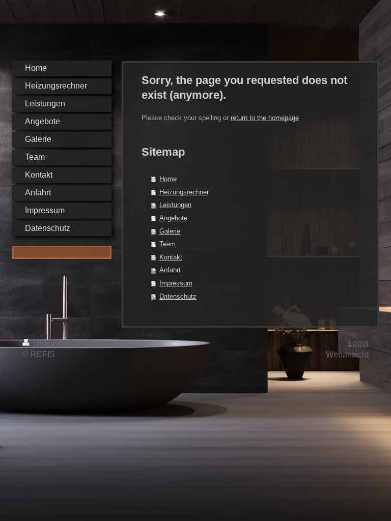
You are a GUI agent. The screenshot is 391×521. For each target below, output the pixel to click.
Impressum (175, 283)
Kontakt (170, 257)
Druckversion (57, 343)
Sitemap (103, 343)
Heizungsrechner (184, 192)
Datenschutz (178, 296)
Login (358, 343)
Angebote (173, 218)
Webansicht (347, 354)
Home (168, 179)
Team (167, 244)
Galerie (169, 231)
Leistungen (175, 205)
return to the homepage (265, 118)
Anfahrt (170, 270)
